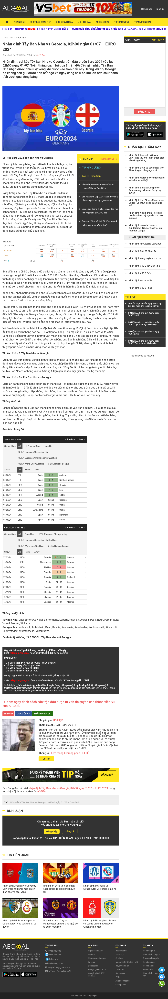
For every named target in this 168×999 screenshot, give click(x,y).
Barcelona (120, 973)
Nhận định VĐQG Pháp (140, 288)
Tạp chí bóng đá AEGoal (142, 355)
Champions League (97, 958)
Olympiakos (121, 984)
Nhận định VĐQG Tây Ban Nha (144, 265)
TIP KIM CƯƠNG (91, 167)
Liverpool (120, 969)
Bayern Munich (122, 966)
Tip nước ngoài (142, 22)
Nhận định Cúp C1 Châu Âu (143, 251)
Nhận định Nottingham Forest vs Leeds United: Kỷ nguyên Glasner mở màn (99, 923)
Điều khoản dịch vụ (54, 963)
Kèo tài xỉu (148, 969)
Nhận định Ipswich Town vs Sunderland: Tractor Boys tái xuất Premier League (146, 228)
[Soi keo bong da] (6, 22)
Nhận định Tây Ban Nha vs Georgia (28, 802)
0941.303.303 (101, 838)
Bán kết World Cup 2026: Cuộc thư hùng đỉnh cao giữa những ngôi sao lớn (100, 199)
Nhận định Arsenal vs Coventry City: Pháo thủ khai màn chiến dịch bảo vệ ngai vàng (19, 888)
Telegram (53, 959)
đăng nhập (144, 111)
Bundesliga (93, 966)
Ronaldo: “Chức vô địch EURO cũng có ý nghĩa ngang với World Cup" (99, 223)
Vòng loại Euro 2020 (97, 969)
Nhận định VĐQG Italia (140, 280)
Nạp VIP (8, 713)
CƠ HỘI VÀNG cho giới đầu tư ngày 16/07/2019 (143, 314)
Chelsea (119, 958)
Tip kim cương (121, 22)
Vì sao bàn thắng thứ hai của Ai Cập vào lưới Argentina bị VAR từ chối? (100, 211)
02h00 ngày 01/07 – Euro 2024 (64, 802)
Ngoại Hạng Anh (95, 950)
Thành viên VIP (108, 159)
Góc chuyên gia (64, 22)
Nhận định (19, 22)
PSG (118, 977)
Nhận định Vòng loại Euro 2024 (145, 258)
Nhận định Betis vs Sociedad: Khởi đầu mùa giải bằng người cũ (59, 888)
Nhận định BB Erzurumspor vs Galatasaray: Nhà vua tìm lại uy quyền (19, 923)
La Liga (91, 962)
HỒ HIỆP (58, 720)
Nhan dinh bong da (151, 954)
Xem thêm (157, 39)
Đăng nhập (146, 9)
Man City (120, 954)
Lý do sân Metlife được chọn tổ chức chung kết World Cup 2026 (98, 186)
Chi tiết (46, 758)
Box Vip (88, 158)
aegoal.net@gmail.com (59, 967)
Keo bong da (149, 962)
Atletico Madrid (122, 981)
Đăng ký (160, 9)
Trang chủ (7, 37)
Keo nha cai (148, 966)
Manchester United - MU (127, 962)
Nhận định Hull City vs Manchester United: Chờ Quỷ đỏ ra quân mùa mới (60, 923)
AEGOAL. (42, 791)
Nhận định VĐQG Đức (140, 273)
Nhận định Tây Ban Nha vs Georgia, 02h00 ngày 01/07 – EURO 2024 (69, 788)
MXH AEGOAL (102, 22)
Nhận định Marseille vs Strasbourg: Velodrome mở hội (100, 887)
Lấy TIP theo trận (91, 176)
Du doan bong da (151, 958)
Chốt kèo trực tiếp (40, 22)
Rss (67, 971)
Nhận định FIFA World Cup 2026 (145, 243)
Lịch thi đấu (84, 22)
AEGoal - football (56, 971)
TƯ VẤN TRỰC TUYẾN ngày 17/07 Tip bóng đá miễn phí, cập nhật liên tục (144, 305)
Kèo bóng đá (149, 950)
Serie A (91, 954)
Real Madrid (121, 950)
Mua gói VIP (23, 713)
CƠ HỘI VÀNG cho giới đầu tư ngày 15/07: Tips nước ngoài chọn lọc (143, 323)
